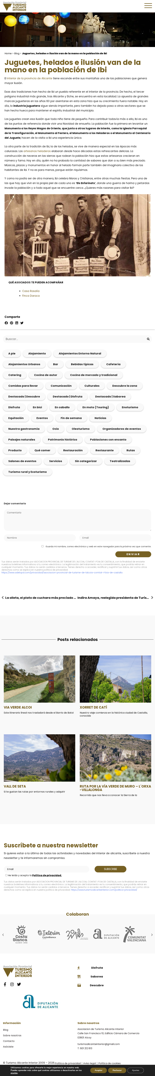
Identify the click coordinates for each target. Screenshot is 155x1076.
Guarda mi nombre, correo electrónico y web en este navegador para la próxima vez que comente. (98, 546)
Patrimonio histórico (62, 439)
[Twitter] (19, 984)
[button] (6, 323)
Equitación (16, 418)
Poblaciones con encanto (108, 439)
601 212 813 (86, 1048)
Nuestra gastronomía (24, 429)
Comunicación (61, 386)
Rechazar (117, 1070)
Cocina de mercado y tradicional (93, 375)
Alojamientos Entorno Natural (80, 353)
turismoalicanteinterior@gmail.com (99, 1044)
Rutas (131, 450)
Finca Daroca (31, 296)
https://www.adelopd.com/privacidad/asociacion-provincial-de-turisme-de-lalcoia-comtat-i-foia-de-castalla (62, 572)
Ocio (55, 429)
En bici (37, 407)
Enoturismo (130, 407)
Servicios (55, 461)
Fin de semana (71, 418)
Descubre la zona (124, 386)
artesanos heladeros (37, 151)
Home (8, 53)
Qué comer (42, 450)
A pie (11, 353)
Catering (14, 375)
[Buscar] (148, 339)
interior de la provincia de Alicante (29, 78)
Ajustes (135, 1070)
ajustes (14, 1073)
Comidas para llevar (23, 386)
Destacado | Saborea (110, 396)
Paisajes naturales (21, 439)
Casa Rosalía (31, 291)
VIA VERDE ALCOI (18, 707)
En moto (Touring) (95, 407)
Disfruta (14, 407)
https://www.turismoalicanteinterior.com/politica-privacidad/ (104, 889)
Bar (55, 364)
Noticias (100, 418)
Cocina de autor (45, 375)
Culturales (91, 386)
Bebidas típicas (82, 364)
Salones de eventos (22, 461)
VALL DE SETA (15, 786)
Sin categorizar (86, 461)
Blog (16, 53)
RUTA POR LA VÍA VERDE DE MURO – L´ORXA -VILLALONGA (115, 788)
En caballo (62, 407)
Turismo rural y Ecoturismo (27, 472)
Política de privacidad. (47, 875)
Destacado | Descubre (24, 396)
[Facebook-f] (5, 984)
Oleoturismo (81, 429)
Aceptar (98, 1070)
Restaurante (105, 450)
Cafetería (113, 364)
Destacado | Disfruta (67, 396)
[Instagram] (12, 984)
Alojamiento (37, 353)
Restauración (73, 450)
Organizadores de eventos (121, 429)
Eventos (42, 418)
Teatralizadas (120, 461)
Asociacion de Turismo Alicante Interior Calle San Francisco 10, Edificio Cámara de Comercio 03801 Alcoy (108, 1033)
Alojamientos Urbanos (24, 364)
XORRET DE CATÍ (93, 707)
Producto (15, 450)
